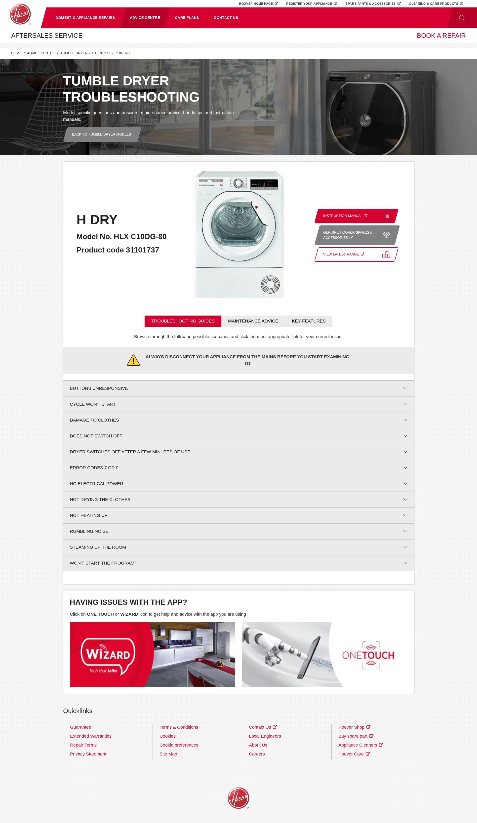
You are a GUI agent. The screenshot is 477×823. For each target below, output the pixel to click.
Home (16, 53)
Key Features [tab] (309, 321)
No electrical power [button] (96, 483)
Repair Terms (83, 745)
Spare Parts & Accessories (371, 3)
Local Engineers (265, 736)
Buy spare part (353, 736)
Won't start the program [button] (102, 563)
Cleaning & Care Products (434, 3)
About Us (258, 745)
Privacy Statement (88, 753)
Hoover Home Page (256, 3)
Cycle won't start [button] (93, 404)
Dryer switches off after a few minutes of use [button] (130, 451)
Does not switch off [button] (96, 435)
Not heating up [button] (89, 515)
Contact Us (260, 727)
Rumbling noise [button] (89, 531)
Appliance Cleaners (358, 745)
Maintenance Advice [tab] (253, 321)
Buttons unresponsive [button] (99, 388)
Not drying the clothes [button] (100, 499)
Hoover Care (351, 753)
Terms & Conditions (178, 727)
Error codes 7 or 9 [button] (94, 467)
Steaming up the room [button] (98, 547)
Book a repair (441, 35)
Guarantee (80, 727)
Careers (257, 753)
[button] (85, 17)
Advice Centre (41, 53)
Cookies (167, 736)
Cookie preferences (178, 745)
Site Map (168, 753)
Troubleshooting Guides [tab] (183, 321)
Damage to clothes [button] (94, 420)
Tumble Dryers (75, 53)
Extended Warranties (91, 736)
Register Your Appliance (309, 3)
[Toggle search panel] (462, 17)
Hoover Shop (352, 727)
